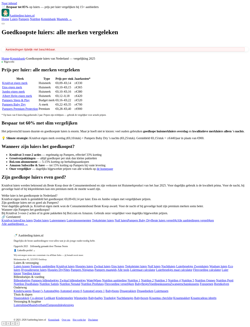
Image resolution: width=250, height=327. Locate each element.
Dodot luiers (41, 220)
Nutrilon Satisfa (49, 284)
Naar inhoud (9, 3)
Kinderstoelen (64, 298)
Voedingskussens (159, 284)
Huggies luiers (84, 266)
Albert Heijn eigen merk (17, 96)
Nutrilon (35, 19)
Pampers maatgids (106, 269)
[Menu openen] (3, 23)
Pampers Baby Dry (14, 104)
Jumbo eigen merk (13, 91)
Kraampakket (181, 298)
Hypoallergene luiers (34, 269)
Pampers (24, 19)
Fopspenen (206, 284)
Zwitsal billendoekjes (73, 280)
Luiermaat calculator (142, 269)
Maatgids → (64, 19)
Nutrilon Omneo (205, 280)
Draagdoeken (145, 291)
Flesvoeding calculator (207, 269)
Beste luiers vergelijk (164, 220)
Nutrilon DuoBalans (26, 284)
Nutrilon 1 (134, 280)
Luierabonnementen (79, 220)
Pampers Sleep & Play (16, 100)
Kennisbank (48, 19)
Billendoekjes (22, 280)
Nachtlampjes (125, 298)
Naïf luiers (121, 220)
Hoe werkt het (79, 319)
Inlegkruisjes (66, 305)
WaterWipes (94, 280)
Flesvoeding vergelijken (119, 284)
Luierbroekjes (184, 266)
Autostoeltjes (51, 291)
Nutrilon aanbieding (114, 280)
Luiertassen (161, 291)
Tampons (52, 305)
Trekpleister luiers (103, 220)
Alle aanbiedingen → (15, 224)
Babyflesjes (142, 284)
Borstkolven (221, 284)
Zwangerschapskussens (184, 284)
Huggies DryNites (58, 269)
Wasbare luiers (218, 266)
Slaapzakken (21, 298)
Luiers (14, 19)
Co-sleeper (36, 298)
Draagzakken (128, 291)
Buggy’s (37, 291)
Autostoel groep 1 (94, 291)
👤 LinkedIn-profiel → (24, 250)
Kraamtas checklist (160, 298)
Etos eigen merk (12, 87)
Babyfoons (112, 291)
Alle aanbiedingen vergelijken (195, 220)
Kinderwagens (23, 291)
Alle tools (123, 269)
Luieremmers (58, 220)
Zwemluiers (201, 266)
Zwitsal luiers (102, 266)
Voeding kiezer (31, 273)
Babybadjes (95, 298)
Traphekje (110, 298)
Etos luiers (26, 220)
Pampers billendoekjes (45, 280)
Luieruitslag (21, 305)
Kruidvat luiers (11, 220)
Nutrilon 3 (160, 280)
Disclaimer (93, 319)
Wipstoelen (81, 298)
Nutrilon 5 (187, 280)
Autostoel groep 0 (71, 291)
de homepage (105, 168)
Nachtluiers (168, 266)
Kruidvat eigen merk (15, 83)
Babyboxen (141, 298)
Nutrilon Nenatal (70, 284)
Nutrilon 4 (174, 280)
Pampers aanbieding (43, 266)
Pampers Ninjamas (82, 269)
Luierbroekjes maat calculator (174, 269)
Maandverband (37, 305)
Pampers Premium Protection (20, 108)
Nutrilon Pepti (224, 280)
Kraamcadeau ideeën (203, 298)
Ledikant (49, 298)
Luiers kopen (22, 266)
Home (5, 19)
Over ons (66, 319)
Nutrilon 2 (147, 280)
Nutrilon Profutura (92, 284)
